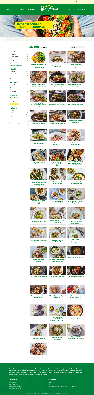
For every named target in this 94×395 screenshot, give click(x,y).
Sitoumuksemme (13, 384)
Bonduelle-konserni (14, 382)
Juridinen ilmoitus (36, 393)
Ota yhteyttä (81, 9)
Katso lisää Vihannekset (16, 65)
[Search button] (75, 2)
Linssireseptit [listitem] (74, 39)
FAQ (69, 9)
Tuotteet (21, 9)
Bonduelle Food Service (15, 388)
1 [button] (10, 104)
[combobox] (45, 2)
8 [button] (18, 104)
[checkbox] (19, 71)
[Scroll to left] (2, 39)
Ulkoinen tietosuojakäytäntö (47, 393)
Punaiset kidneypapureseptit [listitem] (54, 39)
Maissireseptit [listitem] (14, 39)
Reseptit (9, 9)
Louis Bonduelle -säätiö (15, 386)
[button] (19, 54)
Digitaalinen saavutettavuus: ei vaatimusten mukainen (62, 386)
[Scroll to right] (91, 39)
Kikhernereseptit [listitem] (34, 39)
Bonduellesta (32, 9)
